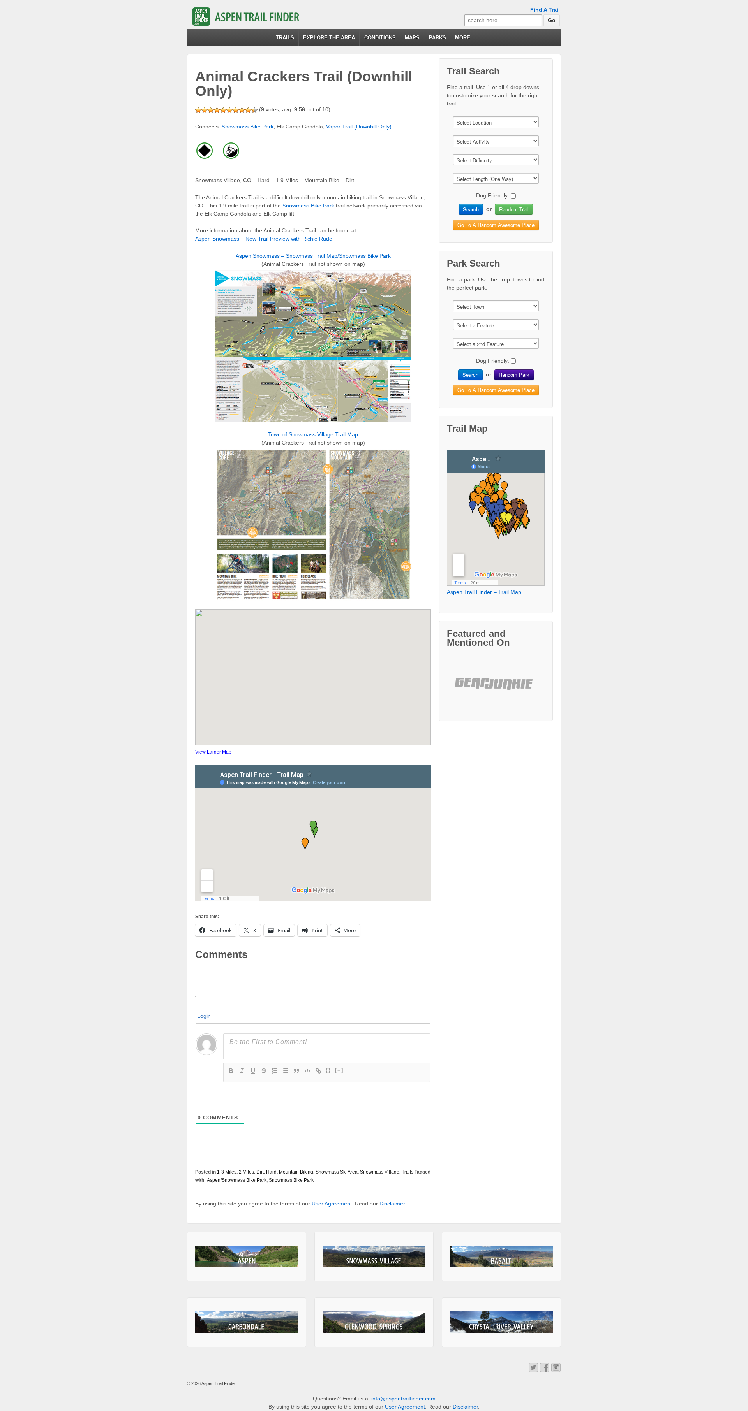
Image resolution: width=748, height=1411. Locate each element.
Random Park (514, 374)
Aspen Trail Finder (218, 1383)
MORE (462, 37)
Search (471, 209)
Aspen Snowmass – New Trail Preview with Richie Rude (263, 238)
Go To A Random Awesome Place (496, 224)
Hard (271, 1172)
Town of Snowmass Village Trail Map (313, 434)
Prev (467, 690)
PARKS (437, 37)
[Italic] (241, 1070)
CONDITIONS (380, 37)
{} (328, 1070)
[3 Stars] (211, 110)
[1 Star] (198, 110)
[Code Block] (307, 1070)
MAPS (412, 37)
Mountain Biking (296, 1172)
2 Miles (246, 1172)
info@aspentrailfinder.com (403, 1398)
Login (204, 1016)
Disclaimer (392, 1203)
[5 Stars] (223, 110)
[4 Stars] (217, 110)
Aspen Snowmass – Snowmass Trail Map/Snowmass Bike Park (313, 256)
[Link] (318, 1070)
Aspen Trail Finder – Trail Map (484, 592)
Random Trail (514, 209)
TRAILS (285, 37)
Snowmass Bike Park (247, 126)
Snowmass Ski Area (337, 1172)
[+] (339, 1070)
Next (525, 690)
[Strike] (263, 1070)
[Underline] (252, 1070)
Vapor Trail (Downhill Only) (359, 126)
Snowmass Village (379, 1172)
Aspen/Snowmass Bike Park (236, 1180)
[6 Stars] (229, 110)
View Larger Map (213, 752)
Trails (407, 1172)
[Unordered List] (285, 1070)
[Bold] (231, 1070)
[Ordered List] (274, 1070)
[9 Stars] (248, 110)
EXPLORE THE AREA (329, 37)
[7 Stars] (236, 110)
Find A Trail (545, 10)
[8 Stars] (242, 110)
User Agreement (332, 1203)
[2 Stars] (204, 110)
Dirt (260, 1172)
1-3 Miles (226, 1172)
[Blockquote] (296, 1070)
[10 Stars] (254, 110)
